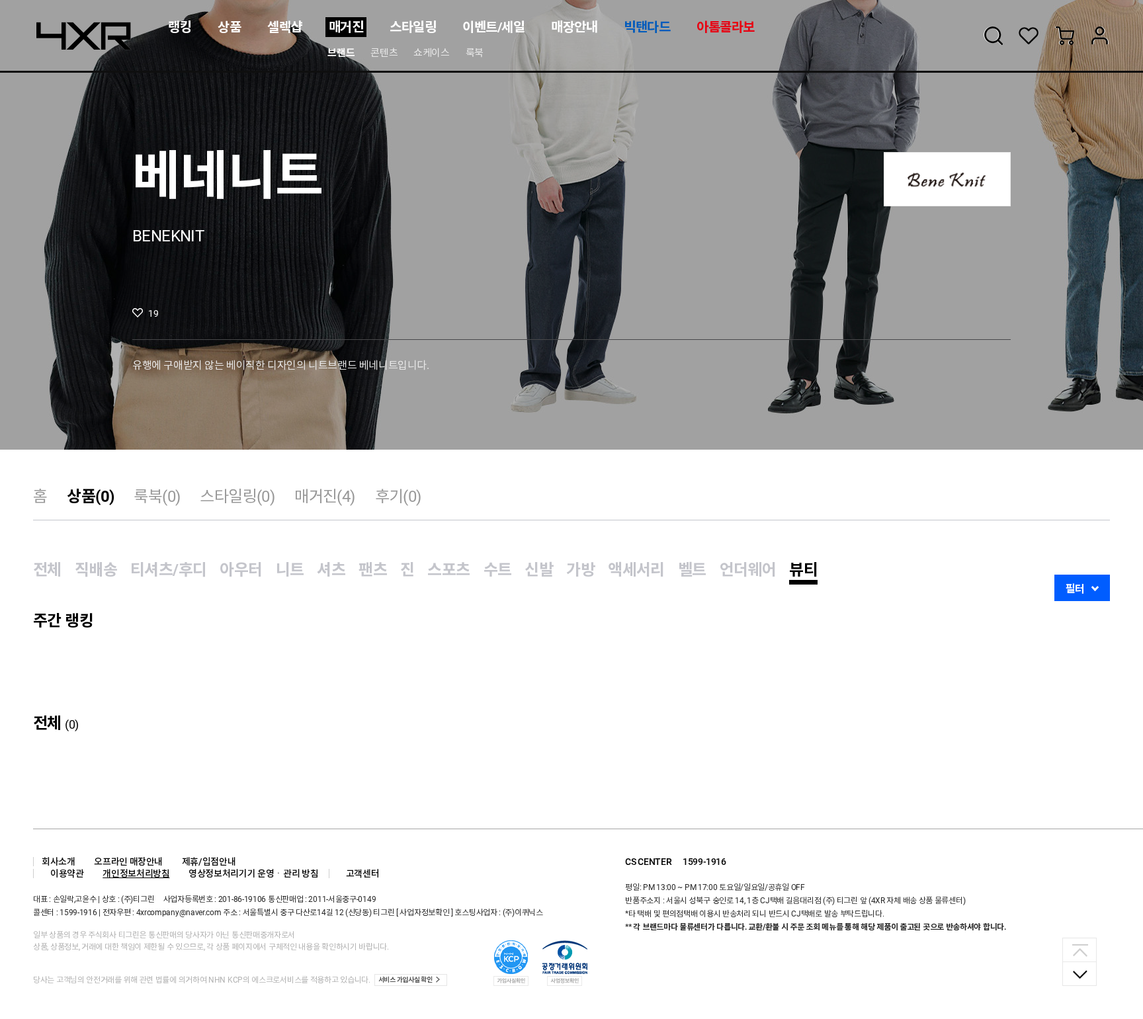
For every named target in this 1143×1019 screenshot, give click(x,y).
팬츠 (373, 570)
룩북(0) (157, 496)
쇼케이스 (431, 53)
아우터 (241, 570)
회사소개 (58, 861)
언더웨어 (748, 570)
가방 (580, 570)
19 (153, 313)
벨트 (692, 570)
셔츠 (331, 570)
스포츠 (448, 570)
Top (1079, 949)
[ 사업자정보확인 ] (424, 912)
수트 (498, 570)
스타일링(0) (237, 496)
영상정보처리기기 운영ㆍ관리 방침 (253, 873)
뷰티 (803, 570)
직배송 (96, 570)
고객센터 (363, 873)
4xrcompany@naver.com (179, 912)
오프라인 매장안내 (128, 861)
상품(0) (90, 496)
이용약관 (67, 873)
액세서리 (636, 570)
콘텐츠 (384, 53)
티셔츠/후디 (168, 570)
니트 (290, 570)
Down (1079, 973)
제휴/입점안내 (209, 861)
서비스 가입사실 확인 (405, 979)
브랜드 (341, 53)
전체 (47, 570)
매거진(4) (324, 496)
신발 (539, 570)
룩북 (475, 53)
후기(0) (398, 496)
